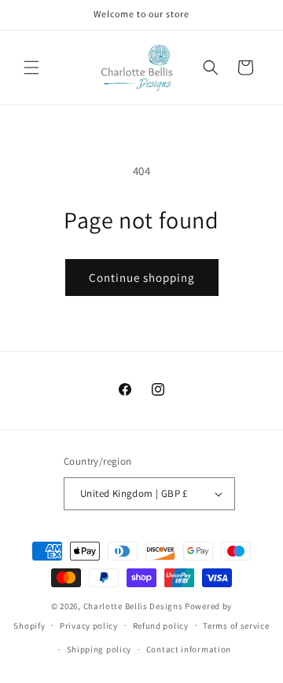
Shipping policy (99, 649)
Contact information (188, 649)
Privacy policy (89, 625)
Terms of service (236, 625)
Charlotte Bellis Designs (133, 606)
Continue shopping (142, 277)
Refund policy (161, 625)
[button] (31, 67)
